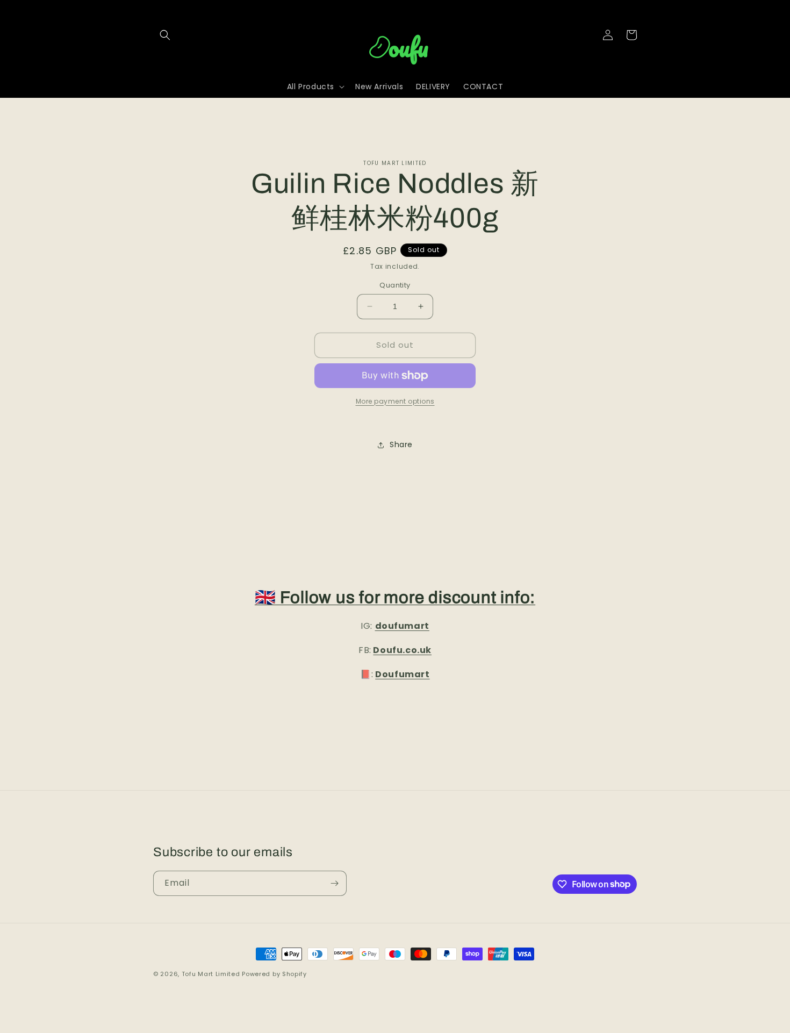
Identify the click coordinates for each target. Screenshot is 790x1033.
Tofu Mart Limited (211, 974)
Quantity (394, 285)
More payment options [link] (395, 401)
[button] (165, 35)
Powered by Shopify (274, 974)
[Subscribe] (334, 883)
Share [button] (401, 444)
